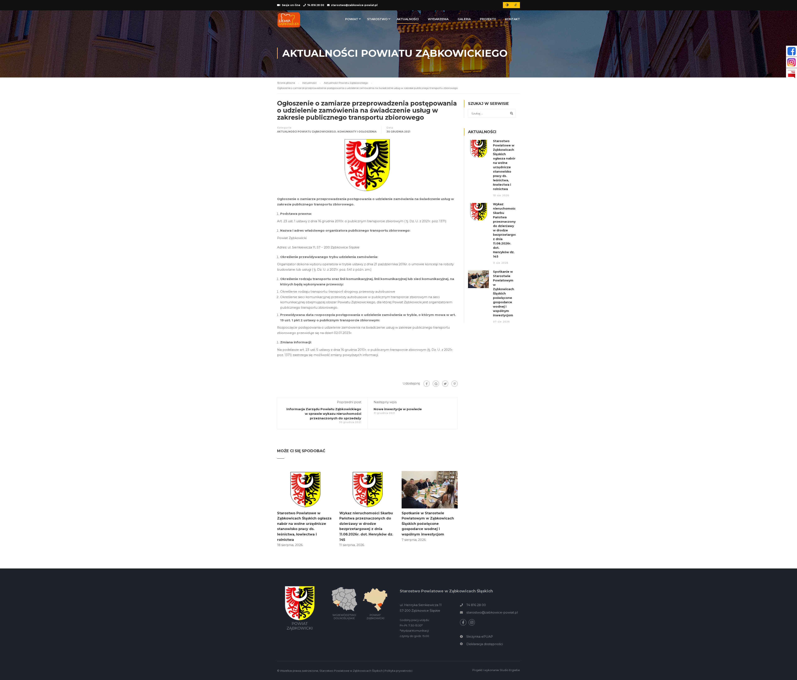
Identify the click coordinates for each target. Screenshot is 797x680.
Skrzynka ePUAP (479, 636)
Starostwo (377, 19)
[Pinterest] (454, 384)
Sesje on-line (291, 5)
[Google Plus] (436, 384)
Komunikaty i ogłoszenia (356, 131)
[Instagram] (472, 622)
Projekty (488, 19)
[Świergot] (445, 384)
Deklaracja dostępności (484, 644)
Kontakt (512, 19)
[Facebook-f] (463, 622)
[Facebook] (426, 384)
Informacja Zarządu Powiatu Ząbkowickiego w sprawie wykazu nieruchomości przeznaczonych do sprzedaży (323, 413)
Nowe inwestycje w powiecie (398, 409)
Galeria (464, 19)
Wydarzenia (438, 19)
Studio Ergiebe (510, 670)
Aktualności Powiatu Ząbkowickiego (306, 131)
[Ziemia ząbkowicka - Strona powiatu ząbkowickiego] (289, 19)
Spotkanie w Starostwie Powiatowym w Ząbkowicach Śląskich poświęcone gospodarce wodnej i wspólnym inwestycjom (428, 523)
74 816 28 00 (315, 5)
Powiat (351, 19)
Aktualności (408, 19)
